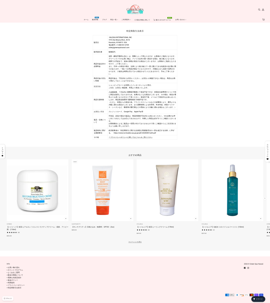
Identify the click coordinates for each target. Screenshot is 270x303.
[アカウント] (263, 9)
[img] (259, 9)
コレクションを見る (135, 242)
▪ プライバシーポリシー (16, 285)
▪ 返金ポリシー (12, 280)
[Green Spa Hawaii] (135, 9)
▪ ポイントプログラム (15, 270)
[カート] (264, 19)
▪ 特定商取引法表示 (14, 288)
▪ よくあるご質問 (13, 272)
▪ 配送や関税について (15, 275)
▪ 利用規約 (11, 283)
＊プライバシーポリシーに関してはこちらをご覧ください (131, 137)
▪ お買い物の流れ (13, 267)
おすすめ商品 (135, 155)
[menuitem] (86, 19)
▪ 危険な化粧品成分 (14, 278)
